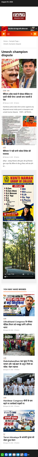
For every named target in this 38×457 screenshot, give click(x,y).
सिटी (4, 434)
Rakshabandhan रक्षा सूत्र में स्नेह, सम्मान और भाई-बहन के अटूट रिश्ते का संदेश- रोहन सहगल (18, 364)
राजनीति (4, 147)
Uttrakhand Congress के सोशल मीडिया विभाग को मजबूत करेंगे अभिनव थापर (17, 324)
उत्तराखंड (4, 90)
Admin (17, 103)
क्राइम (8, 90)
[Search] (31, 34)
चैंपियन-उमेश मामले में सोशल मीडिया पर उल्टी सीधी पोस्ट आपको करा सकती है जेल (17, 97)
